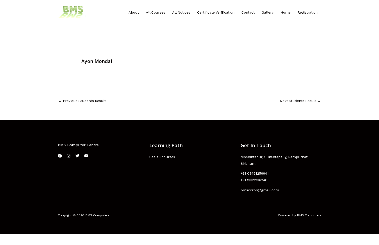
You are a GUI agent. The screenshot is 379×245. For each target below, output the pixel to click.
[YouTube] (86, 156)
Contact (248, 12)
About (134, 12)
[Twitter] (77, 156)
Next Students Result (300, 101)
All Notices (181, 12)
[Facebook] (60, 156)
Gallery (268, 12)
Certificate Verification (215, 12)
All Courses (155, 12)
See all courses (162, 157)
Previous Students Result (82, 101)
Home (286, 12)
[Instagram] (69, 156)
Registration (308, 12)
